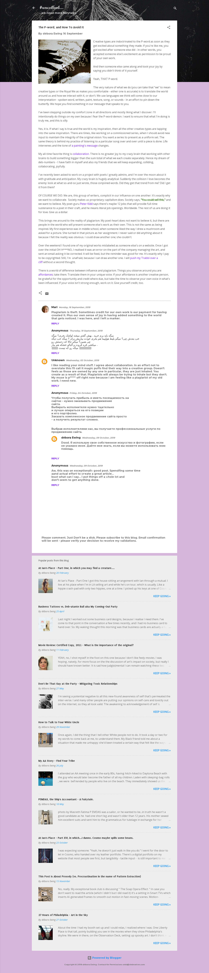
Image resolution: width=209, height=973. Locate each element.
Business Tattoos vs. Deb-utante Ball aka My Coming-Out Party (78, 606)
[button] (169, 27)
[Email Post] (47, 294)
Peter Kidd (86, 204)
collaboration (81, 154)
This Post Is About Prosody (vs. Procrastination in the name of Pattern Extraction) (89, 876)
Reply (55, 323)
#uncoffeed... (52, 7)
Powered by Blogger (106, 957)
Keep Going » (162, 596)
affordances (45, 274)
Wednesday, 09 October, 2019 (98, 437)
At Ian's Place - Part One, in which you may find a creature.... (76, 568)
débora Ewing (71, 437)
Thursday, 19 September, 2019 (86, 330)
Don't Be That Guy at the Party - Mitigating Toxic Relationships (77, 683)
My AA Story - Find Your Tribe (56, 760)
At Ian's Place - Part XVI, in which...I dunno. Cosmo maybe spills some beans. (85, 837)
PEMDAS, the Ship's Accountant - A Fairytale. (66, 799)
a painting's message (85, 145)
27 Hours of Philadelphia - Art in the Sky (63, 915)
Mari (54, 307)
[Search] (175, 9)
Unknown (58, 360)
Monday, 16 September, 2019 (74, 307)
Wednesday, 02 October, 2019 (82, 360)
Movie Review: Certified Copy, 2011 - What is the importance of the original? (86, 645)
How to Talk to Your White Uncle (58, 722)
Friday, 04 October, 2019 (83, 393)
